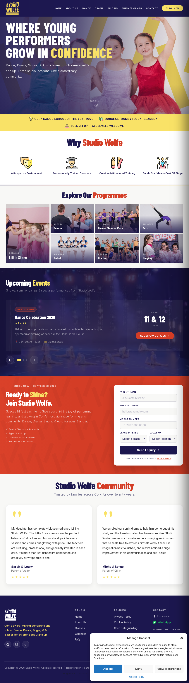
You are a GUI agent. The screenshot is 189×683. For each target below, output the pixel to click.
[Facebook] (7, 644)
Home (58, 8)
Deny (138, 668)
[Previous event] (10, 360)
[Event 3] (26, 360)
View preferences (169, 668)
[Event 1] (19, 360)
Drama (99, 8)
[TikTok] (25, 644)
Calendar (80, 633)
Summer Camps (132, 8)
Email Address (129, 405)
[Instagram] (16, 644)
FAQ (77, 639)
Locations (163, 616)
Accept (108, 668)
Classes (80, 628)
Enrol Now (172, 8)
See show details (153, 335)
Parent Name (128, 392)
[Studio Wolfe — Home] (12, 8)
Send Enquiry (146, 450)
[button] (181, 638)
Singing (113, 8)
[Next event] (34, 360)
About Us (72, 8)
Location (156, 432)
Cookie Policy (136, 676)
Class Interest (130, 432)
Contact (152, 8)
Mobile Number (129, 419)
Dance (86, 8)
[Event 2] (23, 360)
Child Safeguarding (126, 628)
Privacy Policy (164, 458)
